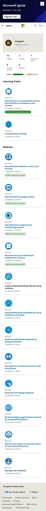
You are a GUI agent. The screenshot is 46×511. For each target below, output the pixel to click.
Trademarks (6, 508)
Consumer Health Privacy (12, 504)
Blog (34, 497)
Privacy (16, 501)
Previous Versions (22, 497)
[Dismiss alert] (42, 4)
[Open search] (35, 25)
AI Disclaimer (7, 497)
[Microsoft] (23, 25)
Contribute (6, 501)
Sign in (41, 25)
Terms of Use (31, 504)
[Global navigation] (2, 25)
